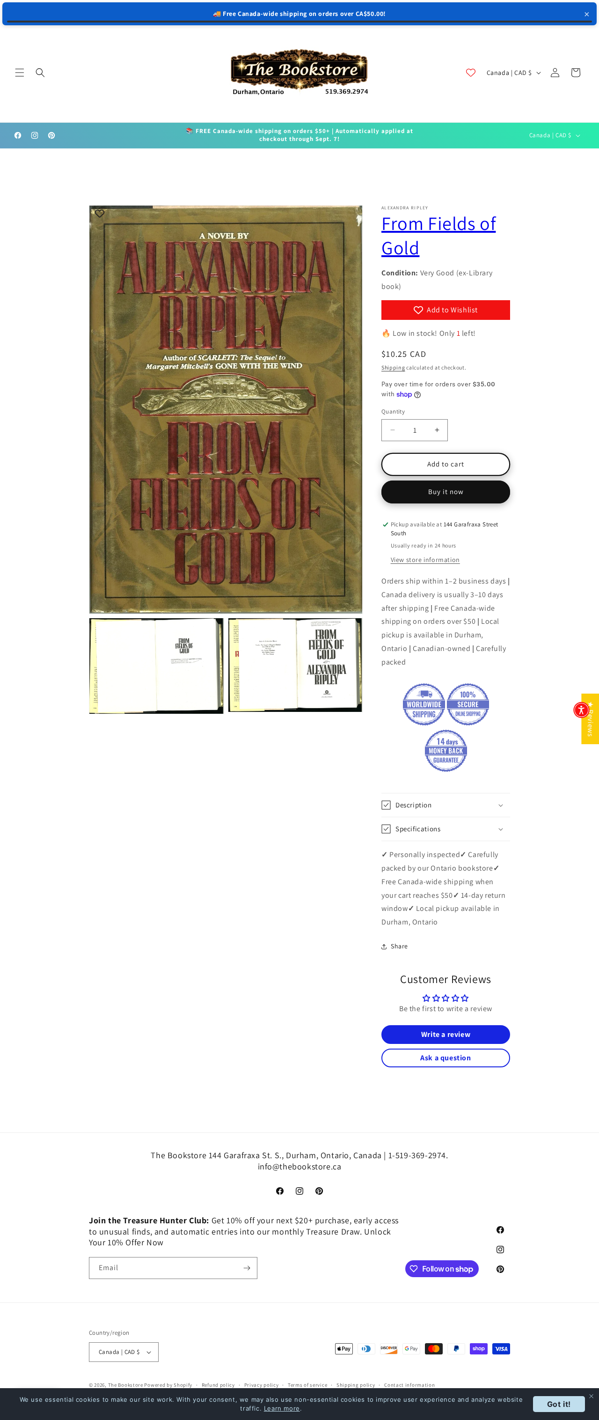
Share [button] (399, 946)
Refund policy (218, 1385)
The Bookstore (125, 1385)
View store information (425, 559)
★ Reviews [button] (590, 719)
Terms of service (307, 1385)
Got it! (559, 1404)
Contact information (409, 1385)
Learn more (282, 1408)
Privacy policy (261, 1385)
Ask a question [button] (445, 1058)
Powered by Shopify (168, 1385)
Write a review (445, 1034)
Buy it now (446, 491)
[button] (19, 72)
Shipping (393, 367)
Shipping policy (355, 1385)
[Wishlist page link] (470, 72)
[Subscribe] (246, 1268)
